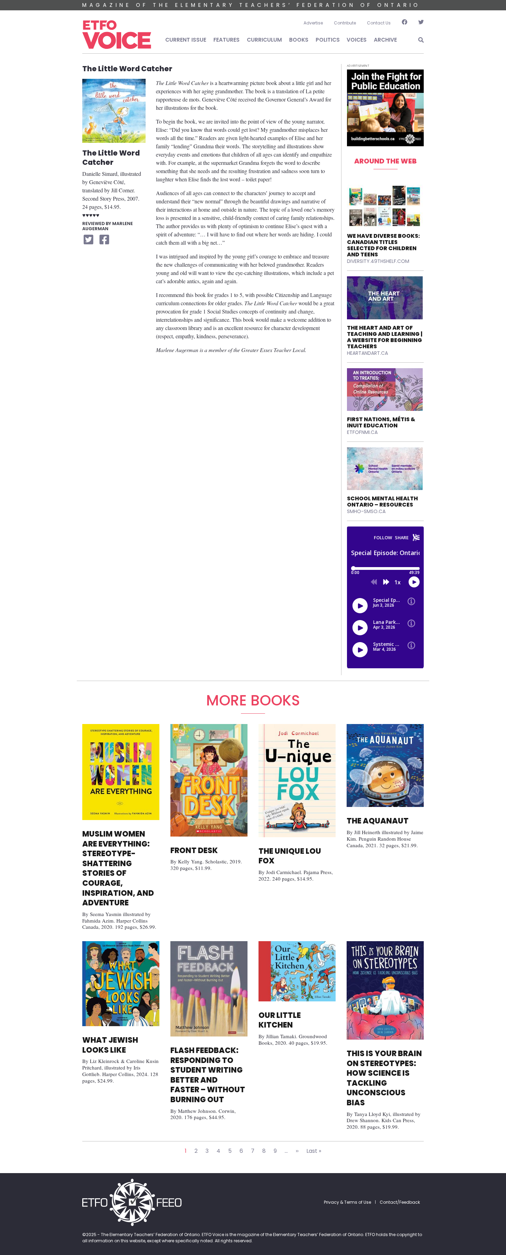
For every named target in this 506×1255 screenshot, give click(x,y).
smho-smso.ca (366, 511)
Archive (385, 39)
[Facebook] (404, 23)
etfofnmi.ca (362, 432)
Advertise (313, 23)
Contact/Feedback (400, 1202)
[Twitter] (418, 23)
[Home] (116, 35)
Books (298, 39)
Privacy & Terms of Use (347, 1202)
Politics (328, 39)
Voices (357, 39)
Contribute (345, 23)
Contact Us (379, 23)
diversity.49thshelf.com (378, 261)
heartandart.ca (367, 353)
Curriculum (264, 39)
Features (226, 39)
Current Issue (185, 39)
